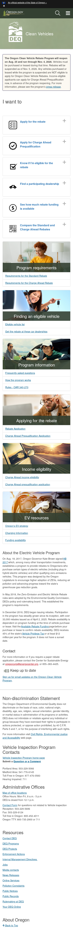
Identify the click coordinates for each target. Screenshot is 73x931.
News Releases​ (11, 875)
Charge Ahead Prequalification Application (27, 435)
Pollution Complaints (13, 885)
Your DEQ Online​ (12, 906)
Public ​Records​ (11, 896)
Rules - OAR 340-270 (16, 387)
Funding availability (15, 540)
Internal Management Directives (20, 859)
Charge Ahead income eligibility (22, 477)
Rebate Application (15, 428)
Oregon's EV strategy (16, 526)
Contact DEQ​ (10, 838)
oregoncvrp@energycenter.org (21, 664)
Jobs (5, 864)
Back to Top (11, 925)
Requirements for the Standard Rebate (26, 275)
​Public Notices (10, 891)
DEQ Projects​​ (10, 848)
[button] (4, 5)
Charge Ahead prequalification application (27, 484)
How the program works (18, 380)
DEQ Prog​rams (11, 843)
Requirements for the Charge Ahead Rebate (29, 283)
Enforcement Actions (14, 854)
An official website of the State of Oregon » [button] (27, 2)
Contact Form (10, 805)
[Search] (58, 13)
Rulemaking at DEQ (13, 901)
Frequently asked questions (20, 373)
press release (53, 86)
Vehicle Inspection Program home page (24, 757)
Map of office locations (15, 792)
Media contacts (11, 870)
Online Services (11, 880)
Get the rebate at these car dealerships (26, 331)
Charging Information (16, 533)
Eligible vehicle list (15, 324)
